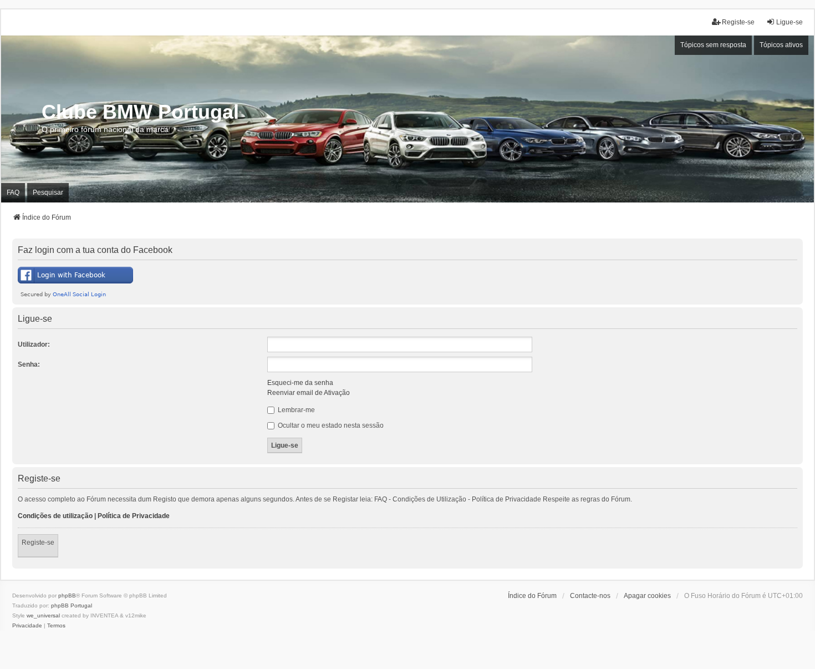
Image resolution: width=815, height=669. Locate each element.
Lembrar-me (295, 410)
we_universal (43, 615)
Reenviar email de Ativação (308, 393)
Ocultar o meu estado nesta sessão (330, 425)
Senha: (29, 364)
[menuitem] (27, 626)
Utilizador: (34, 344)
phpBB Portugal (71, 605)
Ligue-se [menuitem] (789, 22)
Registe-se (38, 542)
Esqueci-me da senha (300, 383)
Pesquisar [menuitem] (48, 192)
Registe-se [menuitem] (738, 22)
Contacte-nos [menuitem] (590, 596)
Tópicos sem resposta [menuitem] (713, 45)
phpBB (67, 595)
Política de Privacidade (134, 516)
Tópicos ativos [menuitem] (781, 45)
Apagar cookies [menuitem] (647, 596)
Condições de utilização (55, 516)
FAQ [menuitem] (13, 192)
